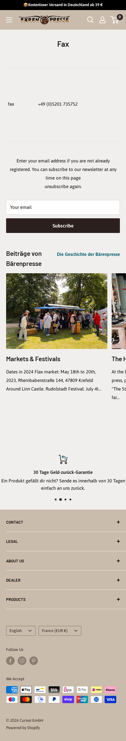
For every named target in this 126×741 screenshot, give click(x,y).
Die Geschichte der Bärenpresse (88, 254)
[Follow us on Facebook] (10, 660)
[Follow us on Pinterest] (33, 660)
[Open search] (90, 19)
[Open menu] (9, 19)
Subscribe (63, 225)
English (15, 630)
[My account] (102, 19)
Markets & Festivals (33, 358)
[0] (115, 20)
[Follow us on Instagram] (22, 660)
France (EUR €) (55, 630)
